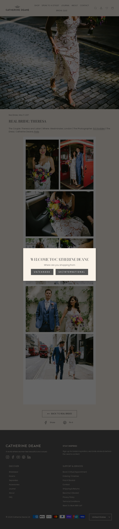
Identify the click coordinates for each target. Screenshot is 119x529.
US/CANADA (42, 272)
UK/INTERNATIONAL (72, 272)
